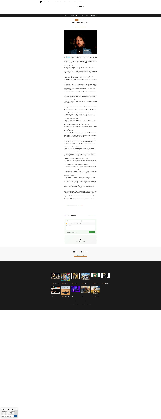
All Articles (75, 15)
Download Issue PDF (94, 15)
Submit (15, 416)
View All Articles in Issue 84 (80, 255)
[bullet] (77, 223)
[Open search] (116, 2)
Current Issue (67, 15)
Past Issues (83, 15)
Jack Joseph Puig (68, 57)
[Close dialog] (16, 409)
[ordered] (76, 223)
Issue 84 (67, 205)
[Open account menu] (118, 2)
